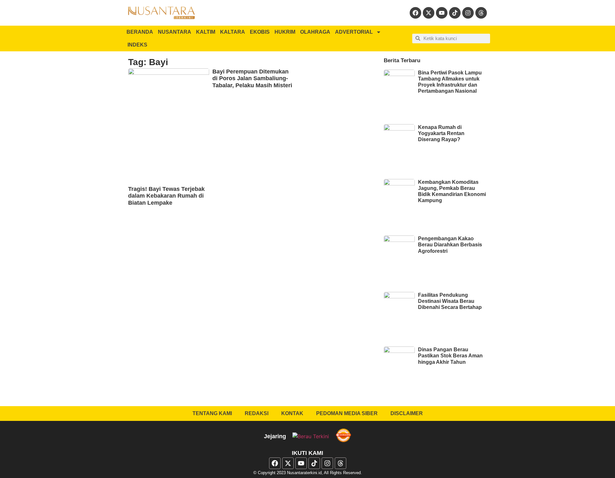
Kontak (292, 413)
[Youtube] (441, 13)
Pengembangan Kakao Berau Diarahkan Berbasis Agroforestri (450, 244)
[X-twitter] (428, 13)
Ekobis (260, 32)
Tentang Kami (212, 413)
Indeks (137, 44)
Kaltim (205, 32)
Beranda (140, 32)
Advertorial (354, 32)
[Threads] (481, 13)
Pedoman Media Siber (347, 413)
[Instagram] (468, 13)
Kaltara (232, 32)
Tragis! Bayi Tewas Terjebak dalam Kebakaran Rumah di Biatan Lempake (166, 196)
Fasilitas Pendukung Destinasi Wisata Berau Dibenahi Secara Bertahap (450, 301)
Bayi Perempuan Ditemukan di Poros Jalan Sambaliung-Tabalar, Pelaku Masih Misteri (252, 78)
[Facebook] (415, 13)
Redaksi (256, 413)
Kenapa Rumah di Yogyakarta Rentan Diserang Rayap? (441, 133)
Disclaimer (406, 413)
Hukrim (285, 32)
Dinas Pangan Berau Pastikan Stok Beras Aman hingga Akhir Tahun (450, 355)
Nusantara (174, 32)
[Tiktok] (455, 13)
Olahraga (315, 32)
